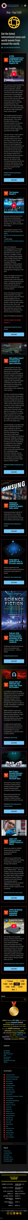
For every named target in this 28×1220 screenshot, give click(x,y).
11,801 (11, 984)
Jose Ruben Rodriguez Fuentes (14, 1096)
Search (25, 999)
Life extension (7, 1033)
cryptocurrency (5, 1026)
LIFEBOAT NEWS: (18, 1184)
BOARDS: (17, 1194)
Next (13, 989)
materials (16, 577)
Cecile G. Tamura (10, 1105)
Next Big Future (8, 1157)
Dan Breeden (9, 1083)
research (11, 1037)
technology (7, 1039)
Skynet (5, 1062)
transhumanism (14, 1039)
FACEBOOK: (4, 1184)
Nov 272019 (6, 59)
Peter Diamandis (8, 1054)
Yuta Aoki (8, 1107)
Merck (20, 870)
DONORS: (9, 1194)
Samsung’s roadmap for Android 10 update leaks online (16, 505)
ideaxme (25, 1028)
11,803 (23, 984)
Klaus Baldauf (11, 465)
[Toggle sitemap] (22, 6)
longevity (20, 1033)
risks (13, 1037)
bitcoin (12, 1024)
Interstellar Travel (15, 1031)
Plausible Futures (8, 1159)
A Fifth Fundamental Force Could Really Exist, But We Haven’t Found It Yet (16, 60)
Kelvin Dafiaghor (10, 1092)
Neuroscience (7, 1035)
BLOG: (16, 1191)
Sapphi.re (25, 1211)
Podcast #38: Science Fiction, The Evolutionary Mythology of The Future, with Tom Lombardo (15, 638)
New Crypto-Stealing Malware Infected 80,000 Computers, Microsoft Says (15, 775)
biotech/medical (19, 893)
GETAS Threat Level (14, 1178)
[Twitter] (11, 1213)
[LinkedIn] (14, 1213)
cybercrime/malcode (8, 806)
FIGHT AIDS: (5, 1196)
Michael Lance (10, 1128)
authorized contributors (14, 47)
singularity (16, 1037)
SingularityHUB (8, 1161)
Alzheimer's (10, 1020)
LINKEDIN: (5, 1188)
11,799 (22, 981)
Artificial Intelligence (22, 1020)
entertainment (18, 465)
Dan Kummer (9, 1098)
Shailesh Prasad (10, 1085)
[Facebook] (8, 1213)
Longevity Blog (8, 1153)
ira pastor (21, 1031)
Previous (10, 981)
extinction (20, 1026)
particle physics (17, 173)
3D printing (7, 1050)
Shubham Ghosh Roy (12, 1079)
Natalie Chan (9, 1118)
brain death (21, 1024)
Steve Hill (8, 1122)
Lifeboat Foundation (10, 1211)
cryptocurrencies (17, 804)
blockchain (16, 1024)
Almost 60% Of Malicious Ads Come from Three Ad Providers (15, 684)
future (24, 1026)
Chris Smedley (10, 1137)
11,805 (13, 986)
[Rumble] (20, 1213)
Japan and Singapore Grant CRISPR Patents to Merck (16, 841)
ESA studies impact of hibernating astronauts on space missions (16, 361)
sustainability (24, 1037)
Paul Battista (10, 173)
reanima (14, 1035)
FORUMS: (10, 1206)
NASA (25, 1033)
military (17, 964)
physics (19, 577)
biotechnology (6, 1024)
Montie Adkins (10, 1132)
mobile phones (17, 524)
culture (9, 1026)
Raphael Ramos (10, 1115)
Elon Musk (6, 1059)
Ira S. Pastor (9, 1135)
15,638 (20, 986)
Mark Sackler (10, 656)
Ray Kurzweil (7, 1057)
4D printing (7, 1052)
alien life (15, 327)
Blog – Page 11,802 (14, 12)
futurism (19, 327)
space (20, 1037)
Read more (14, 180)
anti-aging (15, 1020)
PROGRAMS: (17, 1199)
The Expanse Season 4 (14, 193)
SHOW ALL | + (6, 1139)
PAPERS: (16, 1202)
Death (11, 1026)
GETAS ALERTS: (18, 1188)
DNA (5, 1055)
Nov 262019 (6, 193)
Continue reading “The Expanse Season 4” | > (12, 321)
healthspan (16, 1029)
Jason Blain (9, 1130)
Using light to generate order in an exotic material (16, 561)
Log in (5, 47)
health (10, 1028)
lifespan (14, 1033)
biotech (20, 1023)
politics (10, 1035)
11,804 (8, 986)
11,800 (5, 984)
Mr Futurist (7, 1155)
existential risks (16, 1026)
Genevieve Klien (11, 893)
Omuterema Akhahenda (12, 1100)
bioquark (14, 1022)
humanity (21, 1028)
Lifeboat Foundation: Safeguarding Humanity (10, 5)
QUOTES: (16, 1206)
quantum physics (7, 175)
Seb (7, 1126)
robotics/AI (21, 964)
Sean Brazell (9, 1120)
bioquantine (8, 1022)
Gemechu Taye (10, 1090)
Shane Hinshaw (10, 1113)
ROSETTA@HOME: (8, 1202)
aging (4, 1020)
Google (6, 1028)
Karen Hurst (9, 1094)
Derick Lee (10, 327)
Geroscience (7, 1151)
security (15, 738)
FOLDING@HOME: (8, 1199)
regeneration (5, 1037)
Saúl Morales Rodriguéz (12, 1077)
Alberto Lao (9, 1111)
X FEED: (4, 1191)
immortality (7, 1031)
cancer (24, 1024)
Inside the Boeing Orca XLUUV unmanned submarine (15, 912)
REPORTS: (17, 1196)
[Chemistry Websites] (14, 1009)
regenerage (20, 1035)
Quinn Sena (10, 524)
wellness (21, 1039)
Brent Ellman (9, 1124)
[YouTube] (17, 1213)
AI (6, 1020)
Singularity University (9, 1060)
